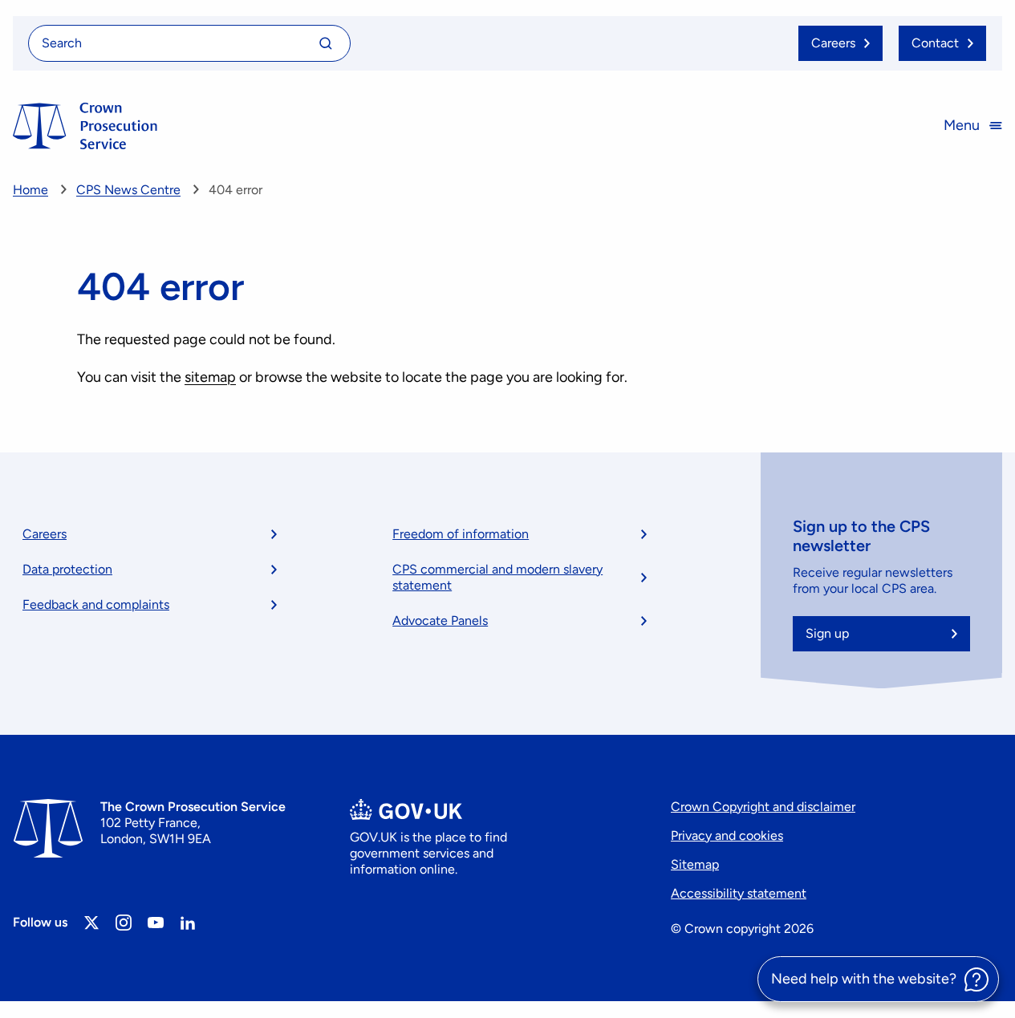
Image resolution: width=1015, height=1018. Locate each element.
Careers (44, 533)
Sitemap (695, 864)
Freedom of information (460, 533)
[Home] (85, 126)
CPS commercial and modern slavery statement (497, 577)
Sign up (827, 633)
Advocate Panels (440, 620)
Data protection (67, 569)
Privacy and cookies (727, 835)
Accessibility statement (738, 893)
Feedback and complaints (95, 604)
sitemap (210, 377)
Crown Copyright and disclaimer (763, 806)
